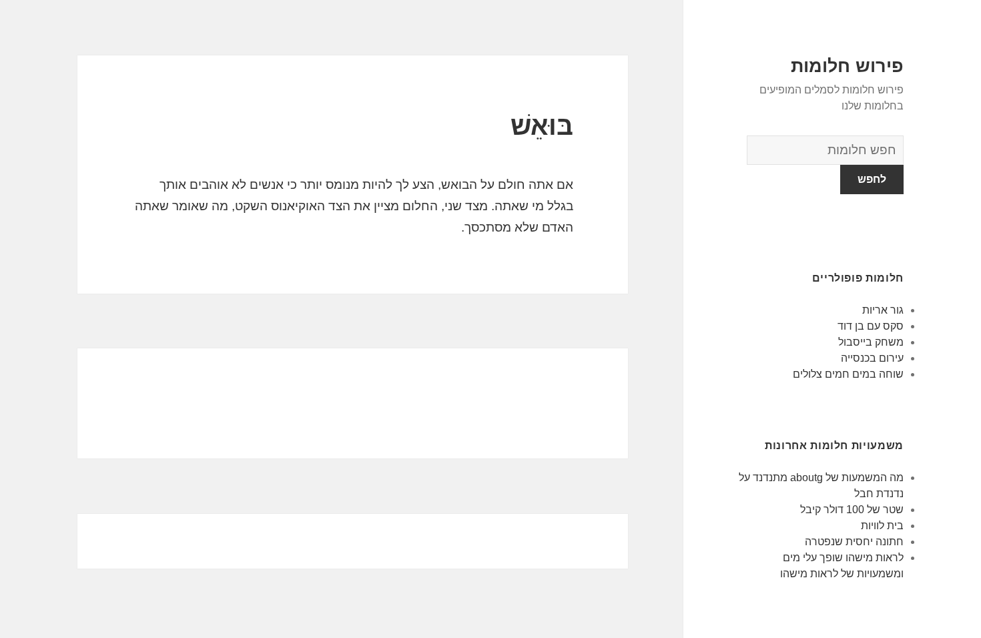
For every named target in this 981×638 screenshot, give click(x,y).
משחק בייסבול (871, 342)
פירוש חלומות (847, 66)
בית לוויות (882, 525)
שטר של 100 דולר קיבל (852, 509)
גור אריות (883, 310)
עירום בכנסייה (872, 358)
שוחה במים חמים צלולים (848, 374)
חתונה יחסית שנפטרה (854, 541)
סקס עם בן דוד (871, 326)
